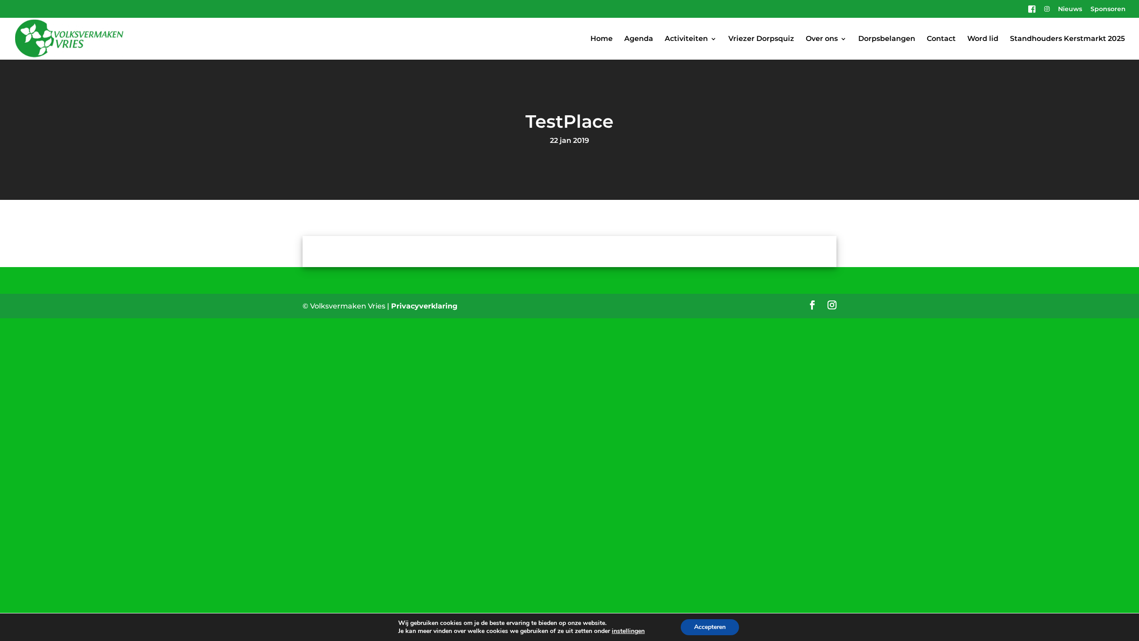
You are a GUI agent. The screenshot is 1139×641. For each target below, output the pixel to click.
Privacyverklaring (424, 306)
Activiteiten (686, 39)
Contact (941, 39)
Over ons (822, 39)
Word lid (982, 39)
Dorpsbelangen (886, 39)
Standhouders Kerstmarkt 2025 (1067, 39)
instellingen (628, 631)
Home (601, 39)
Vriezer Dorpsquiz (761, 39)
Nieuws (1070, 9)
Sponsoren (1108, 9)
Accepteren (710, 627)
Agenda (638, 39)
